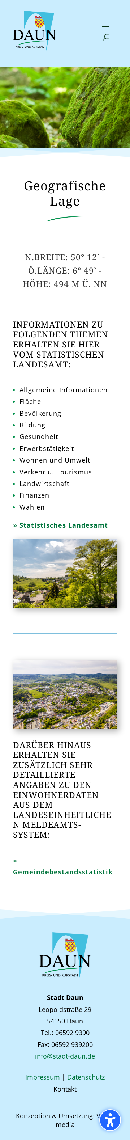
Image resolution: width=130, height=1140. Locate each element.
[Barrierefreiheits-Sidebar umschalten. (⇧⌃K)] (110, 1120)
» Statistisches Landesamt (60, 525)
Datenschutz (86, 1077)
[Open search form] (106, 37)
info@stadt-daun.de (65, 1056)
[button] (105, 28)
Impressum (42, 1077)
